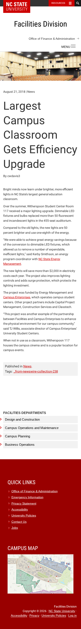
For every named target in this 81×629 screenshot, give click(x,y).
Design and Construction (22, 419)
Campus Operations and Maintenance (32, 428)
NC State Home (19, 3)
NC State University (62, 611)
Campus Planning (17, 436)
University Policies (23, 515)
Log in (72, 615)
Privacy (34, 615)
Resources (58, 3)
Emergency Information (27, 497)
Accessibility (19, 509)
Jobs (14, 527)
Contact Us (19, 521)
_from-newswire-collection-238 (36, 371)
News (27, 366)
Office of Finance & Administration (52, 38)
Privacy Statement (23, 503)
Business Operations (20, 444)
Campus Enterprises (16, 297)
